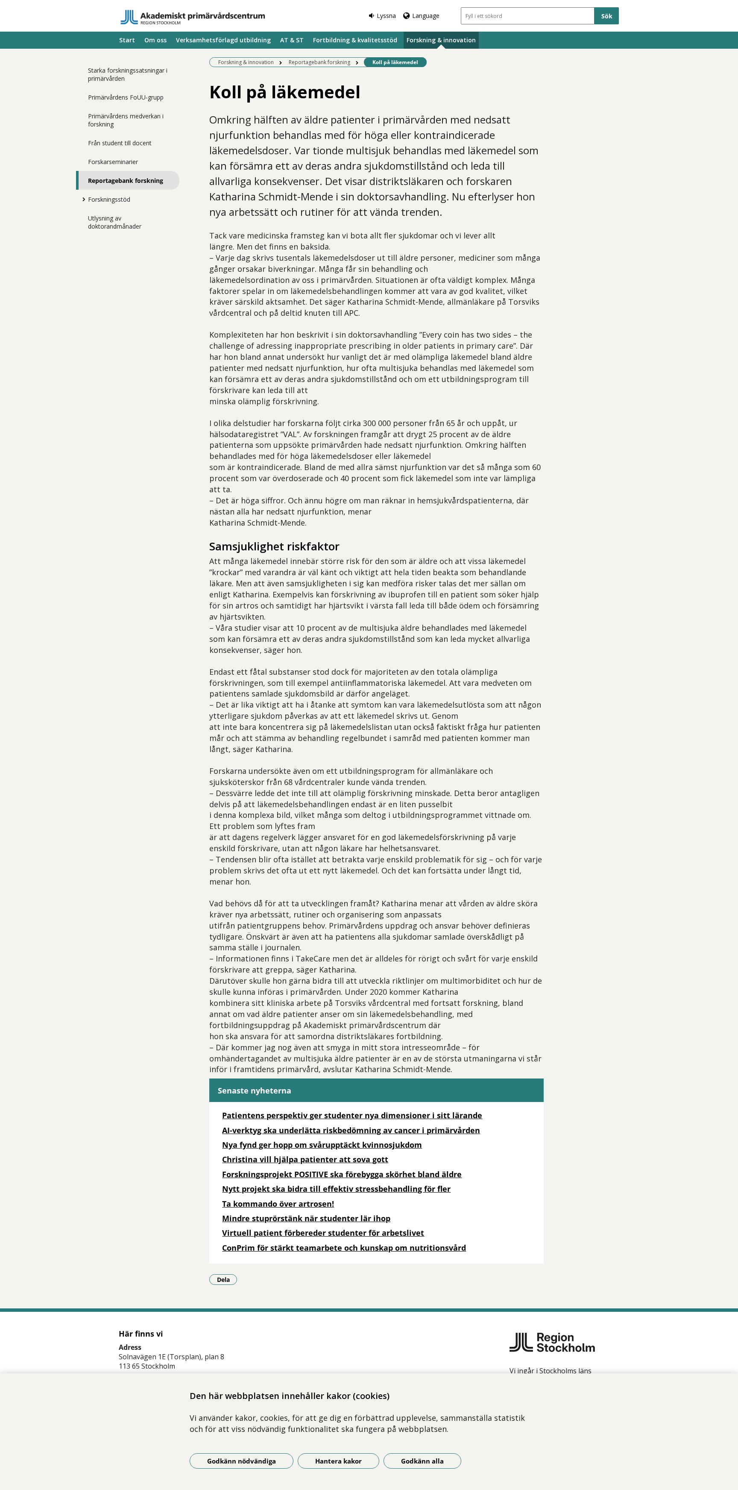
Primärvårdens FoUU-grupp (126, 97)
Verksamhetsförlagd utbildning (223, 40)
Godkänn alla (422, 1461)
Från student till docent (120, 143)
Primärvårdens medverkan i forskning (126, 120)
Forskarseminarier (113, 162)
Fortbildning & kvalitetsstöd (355, 40)
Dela (227, 1279)
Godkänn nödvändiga (241, 1461)
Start (127, 40)
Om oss (155, 40)
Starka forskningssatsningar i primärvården (127, 74)
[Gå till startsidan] (193, 17)
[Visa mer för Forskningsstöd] (81, 199)
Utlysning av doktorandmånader (114, 222)
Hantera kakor (338, 1461)
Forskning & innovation (441, 40)
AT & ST (292, 40)
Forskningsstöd (109, 199)
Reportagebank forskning (125, 180)
